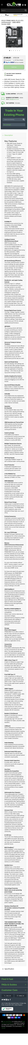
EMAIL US (21, 995)
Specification (9, 969)
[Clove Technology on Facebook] (10, 1000)
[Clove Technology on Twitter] (2, 1000)
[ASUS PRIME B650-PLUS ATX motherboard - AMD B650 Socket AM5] (14, 37)
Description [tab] (8, 135)
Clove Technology (7, 1021)
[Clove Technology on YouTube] (4, 1000)
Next (26, 15)
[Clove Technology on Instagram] (6, 1000)
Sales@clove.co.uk (14, 99)
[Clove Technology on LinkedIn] (8, 1000)
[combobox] (12, 10)
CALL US (8, 995)
